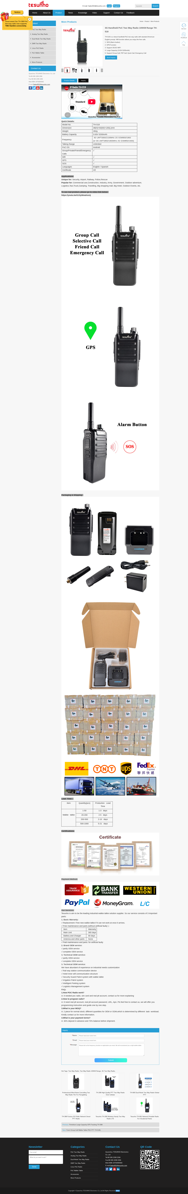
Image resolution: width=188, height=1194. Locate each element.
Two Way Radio (73, 1071)
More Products (37, 62)
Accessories (36, 57)
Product (58, 13)
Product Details (69, 80)
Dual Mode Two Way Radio (41, 39)
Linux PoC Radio (38, 48)
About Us (46, 13)
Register (117, 6)
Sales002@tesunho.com (97, 6)
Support (106, 13)
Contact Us (118, 13)
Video (94, 13)
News (70, 13)
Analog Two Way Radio (40, 34)
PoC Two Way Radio (39, 29)
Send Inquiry (111, 57)
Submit (111, 1060)
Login (109, 6)
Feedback (130, 13)
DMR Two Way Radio (39, 43)
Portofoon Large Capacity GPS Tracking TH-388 (85, 1124)
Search (155, 6)
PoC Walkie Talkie (38, 53)
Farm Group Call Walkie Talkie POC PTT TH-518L (83, 1130)
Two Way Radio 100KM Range (90, 1071)
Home (34, 13)
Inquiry (83, 80)
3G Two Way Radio (108, 1071)
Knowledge (82, 13)
